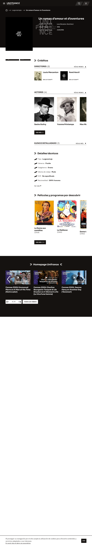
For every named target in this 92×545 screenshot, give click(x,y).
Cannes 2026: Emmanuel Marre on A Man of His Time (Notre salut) (18, 289)
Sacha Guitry (40, 124)
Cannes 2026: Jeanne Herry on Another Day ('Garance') (71, 289)
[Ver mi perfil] (86, 4)
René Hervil (70, 24)
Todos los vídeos (30, 302)
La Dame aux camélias (40, 229)
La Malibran (62, 230)
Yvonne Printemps (65, 124)
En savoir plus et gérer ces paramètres (18, 543)
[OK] (83, 541)
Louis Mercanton (61, 24)
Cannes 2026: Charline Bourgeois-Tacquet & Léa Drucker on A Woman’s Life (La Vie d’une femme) (46, 290)
